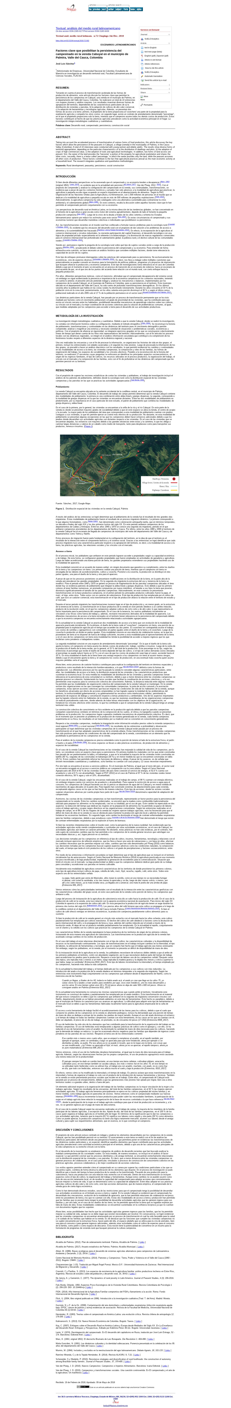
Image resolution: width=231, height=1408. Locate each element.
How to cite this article (154, 68)
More (146, 97)
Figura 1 (88, 426)
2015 (158, 184)
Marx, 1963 (165, 182)
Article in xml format (153, 60)
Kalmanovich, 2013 (94, 905)
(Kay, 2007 (122, 217)
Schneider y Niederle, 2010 (103, 259)
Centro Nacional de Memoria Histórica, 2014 (142, 908)
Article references (152, 64)
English (153, 48)
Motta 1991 (73, 725)
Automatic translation (153, 76)
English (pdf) (150, 56)
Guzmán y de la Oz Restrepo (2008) (126, 817)
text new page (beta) (153, 52)
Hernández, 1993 (70, 1096)
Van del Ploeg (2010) (131, 667)
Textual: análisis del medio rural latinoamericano (88, 28)
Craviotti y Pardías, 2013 (72, 240)
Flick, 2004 (146, 323)
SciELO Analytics (152, 39)
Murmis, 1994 (68, 247)
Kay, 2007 (81, 214)
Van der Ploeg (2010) (127, 791)
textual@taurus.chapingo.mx (115, 1406)
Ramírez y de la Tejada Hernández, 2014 (113, 230)
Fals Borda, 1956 (137, 380)
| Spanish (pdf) (162, 56)
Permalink (148, 105)
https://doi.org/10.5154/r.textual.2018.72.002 (72, 41)
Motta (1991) (93, 521)
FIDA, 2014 (159, 197)
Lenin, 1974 (74, 184)
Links (142, 1242)
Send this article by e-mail (156, 80)
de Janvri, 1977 (130, 184)
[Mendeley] (142, 97)
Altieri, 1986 (93, 202)
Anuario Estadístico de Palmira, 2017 (157, 292)
